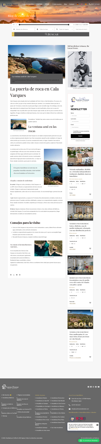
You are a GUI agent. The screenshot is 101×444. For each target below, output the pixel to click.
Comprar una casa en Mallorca (22, 399)
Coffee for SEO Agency (19, 438)
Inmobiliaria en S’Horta (57, 409)
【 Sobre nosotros (57, 4)
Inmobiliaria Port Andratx (58, 417)
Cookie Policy (74, 428)
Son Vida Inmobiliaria (57, 427)
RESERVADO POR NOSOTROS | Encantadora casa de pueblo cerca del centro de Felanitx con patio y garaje (80, 281)
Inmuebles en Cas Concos (58, 403)
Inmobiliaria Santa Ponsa (58, 422)
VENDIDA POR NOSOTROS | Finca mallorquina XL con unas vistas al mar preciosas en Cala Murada (79, 335)
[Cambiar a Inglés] (82, 4)
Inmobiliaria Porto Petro (57, 419)
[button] (88, 440)
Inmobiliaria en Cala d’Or (42, 400)
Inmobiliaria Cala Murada (58, 400)
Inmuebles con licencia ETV (24, 409)
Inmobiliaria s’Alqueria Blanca (41, 424)
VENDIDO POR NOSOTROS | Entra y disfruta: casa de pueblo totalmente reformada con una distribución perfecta (80, 227)
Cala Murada (74, 341)
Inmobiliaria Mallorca (8, 397)
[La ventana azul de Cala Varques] (36, 61)
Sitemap (5, 416)
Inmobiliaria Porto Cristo (42, 419)
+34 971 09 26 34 (95, 4)
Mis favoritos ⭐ (7, 395)
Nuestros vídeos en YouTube (9, 413)
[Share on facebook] (11, 275)
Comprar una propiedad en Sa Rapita (42, 413)
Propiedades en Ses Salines (57, 413)
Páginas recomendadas (24, 395)
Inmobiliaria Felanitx (41, 398)
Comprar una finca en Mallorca (22, 405)
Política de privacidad (23, 412)
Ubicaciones (43, 80)
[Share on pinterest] (19, 275)
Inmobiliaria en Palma (42, 409)
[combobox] (44, 29)
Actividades (36, 80)
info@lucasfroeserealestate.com (80, 409)
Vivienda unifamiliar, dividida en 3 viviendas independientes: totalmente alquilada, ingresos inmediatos (80, 172)
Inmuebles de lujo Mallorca (24, 417)
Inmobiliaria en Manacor (57, 406)
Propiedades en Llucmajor (43, 406)
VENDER (47, 4)
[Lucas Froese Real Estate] (10, 6)
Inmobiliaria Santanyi (41, 427)
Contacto (71, 4)
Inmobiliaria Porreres (41, 417)
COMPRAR (39, 4)
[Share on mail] (16, 275)
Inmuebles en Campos (42, 403)
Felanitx (73, 287)
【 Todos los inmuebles (27, 4)
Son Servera (74, 233)
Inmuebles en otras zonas (43, 430)
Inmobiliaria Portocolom (57, 398)
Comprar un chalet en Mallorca (7, 405)
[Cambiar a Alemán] (78, 4)
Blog (65, 4)
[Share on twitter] (13, 275)
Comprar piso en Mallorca (9, 408)
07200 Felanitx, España (76, 179)
